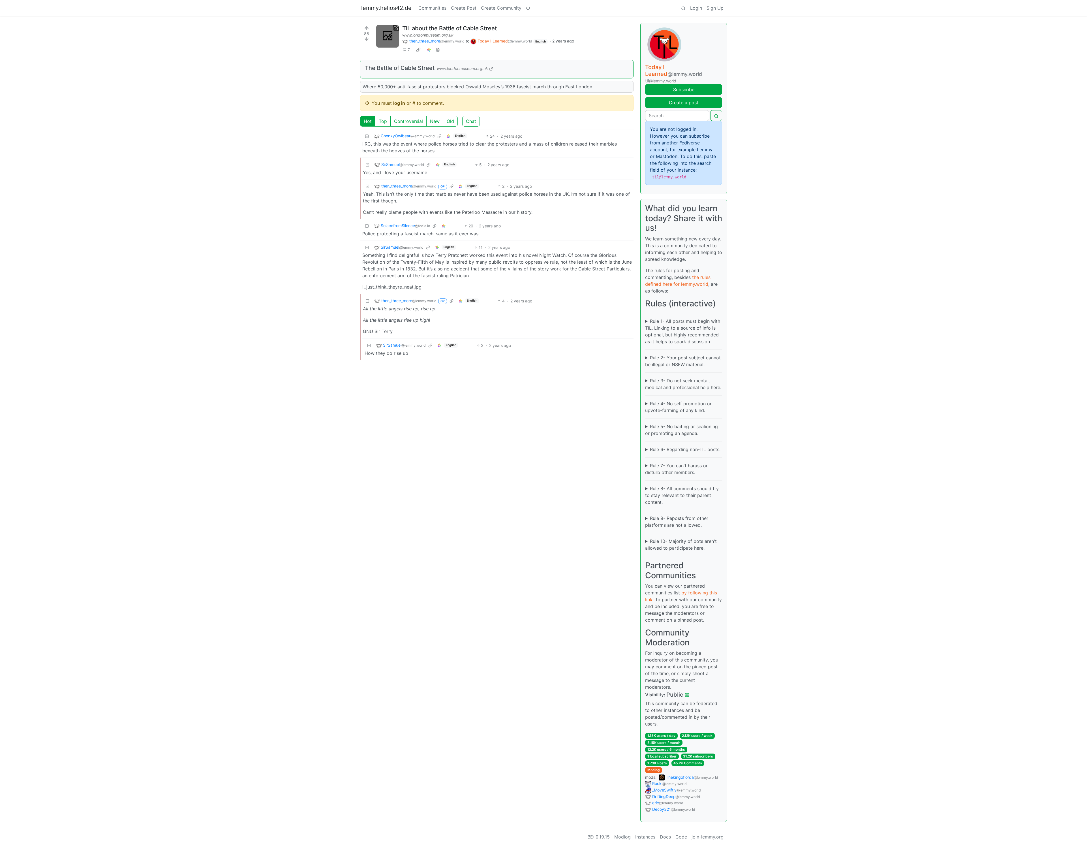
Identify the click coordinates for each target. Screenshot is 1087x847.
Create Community (501, 8)
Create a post (683, 102)
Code (681, 837)
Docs (665, 837)
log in (399, 103)
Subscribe (683, 89)
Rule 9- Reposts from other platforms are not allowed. (676, 521)
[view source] (437, 49)
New (435, 121)
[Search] (683, 8)
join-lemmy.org (708, 837)
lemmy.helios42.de (386, 8)
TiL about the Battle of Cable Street (449, 28)
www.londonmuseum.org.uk (427, 35)
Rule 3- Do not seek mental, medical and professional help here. (683, 384)
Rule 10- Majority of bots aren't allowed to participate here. (681, 544)
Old (450, 121)
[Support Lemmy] (528, 8)
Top (383, 121)
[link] (418, 49)
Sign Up (715, 8)
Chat (471, 121)
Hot (368, 121)
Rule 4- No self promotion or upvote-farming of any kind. (678, 407)
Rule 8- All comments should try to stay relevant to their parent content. (682, 495)
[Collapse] (366, 136)
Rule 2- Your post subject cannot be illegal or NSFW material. (683, 361)
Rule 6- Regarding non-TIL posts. (685, 449)
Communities (432, 8)
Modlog (653, 770)
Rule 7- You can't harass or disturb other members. (676, 469)
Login (696, 8)
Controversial (408, 121)
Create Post (463, 8)
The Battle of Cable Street (400, 68)
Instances (645, 837)
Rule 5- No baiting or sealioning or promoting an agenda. (681, 430)
